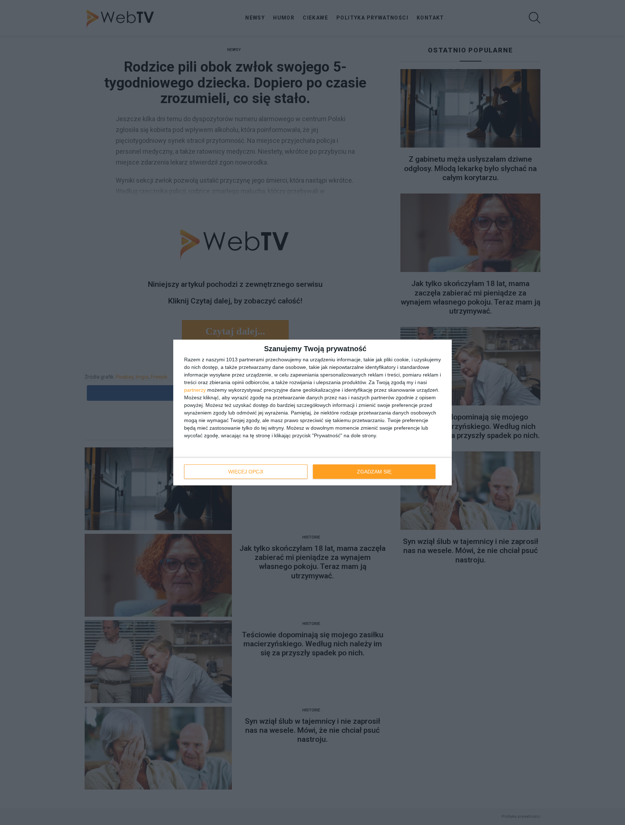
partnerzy (195, 389)
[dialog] (312, 412)
